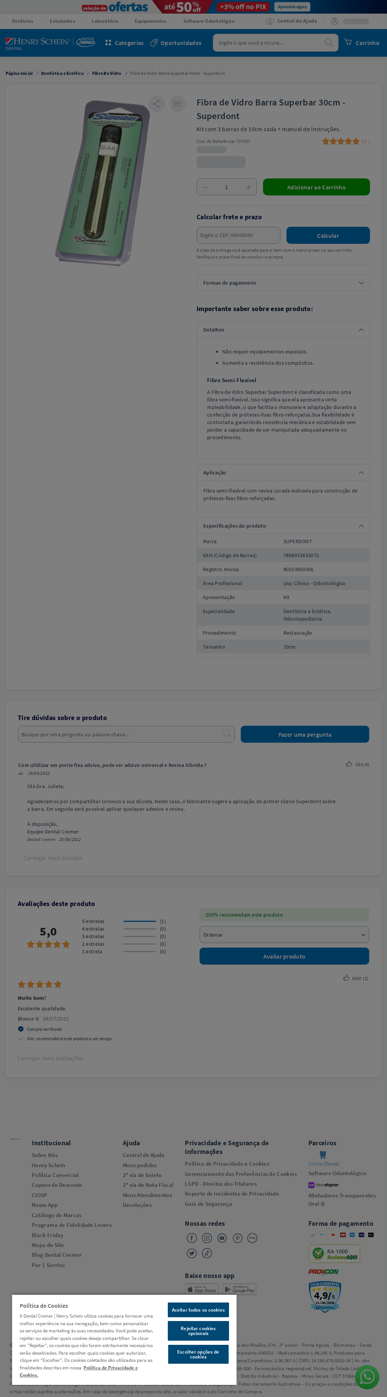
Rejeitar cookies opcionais (198, 1331)
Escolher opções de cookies (198, 1354)
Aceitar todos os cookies (198, 1310)
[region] (124, 1339)
